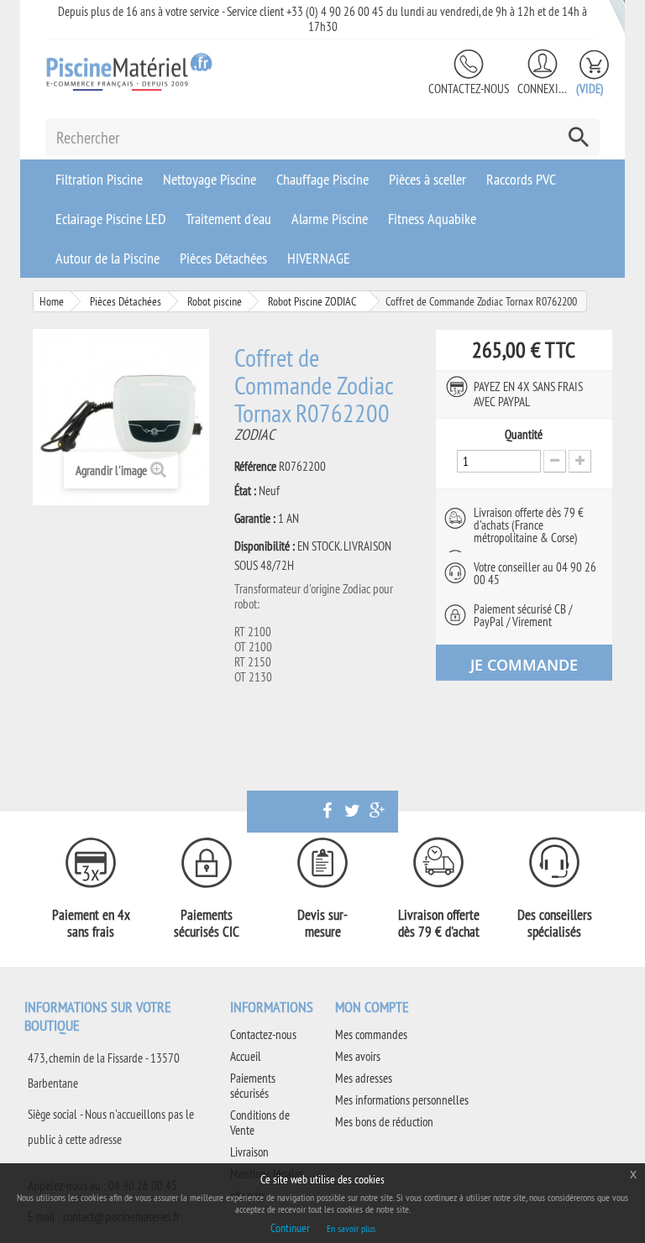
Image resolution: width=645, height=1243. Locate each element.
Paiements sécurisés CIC (206, 923)
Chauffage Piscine (322, 179)
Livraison (249, 1152)
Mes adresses (363, 1078)
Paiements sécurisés (252, 1085)
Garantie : (254, 518)
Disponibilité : (264, 546)
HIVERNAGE (318, 258)
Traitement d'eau (228, 218)
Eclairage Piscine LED (110, 218)
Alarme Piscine (329, 218)
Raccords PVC (521, 179)
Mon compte (372, 1006)
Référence (255, 466)
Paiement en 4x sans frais (91, 923)
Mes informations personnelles (402, 1100)
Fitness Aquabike (432, 218)
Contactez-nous (468, 89)
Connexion (542, 89)
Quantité (524, 434)
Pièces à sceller (427, 179)
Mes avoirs (357, 1056)
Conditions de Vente (260, 1122)
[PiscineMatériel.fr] (129, 71)
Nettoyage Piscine (209, 179)
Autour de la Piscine (107, 258)
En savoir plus (351, 1228)
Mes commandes (371, 1034)
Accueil (245, 1056)
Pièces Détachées (223, 258)
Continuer (290, 1227)
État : (245, 491)
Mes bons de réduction (384, 1122)
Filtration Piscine (99, 179)
